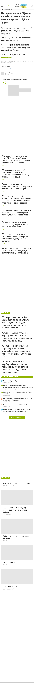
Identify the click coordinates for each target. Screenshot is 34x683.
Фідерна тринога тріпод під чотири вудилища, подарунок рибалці (15, 510)
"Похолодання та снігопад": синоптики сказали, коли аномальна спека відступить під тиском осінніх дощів (15, 173)
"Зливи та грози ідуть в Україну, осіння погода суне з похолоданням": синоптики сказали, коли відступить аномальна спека (16, 366)
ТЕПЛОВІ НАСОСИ (10, 586)
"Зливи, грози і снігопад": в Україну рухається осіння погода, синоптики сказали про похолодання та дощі (17, 337)
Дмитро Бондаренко (10, 73)
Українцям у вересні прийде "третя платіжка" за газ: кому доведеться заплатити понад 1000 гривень (16, 250)
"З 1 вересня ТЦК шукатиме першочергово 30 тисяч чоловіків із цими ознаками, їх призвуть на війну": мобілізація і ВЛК (16, 351)
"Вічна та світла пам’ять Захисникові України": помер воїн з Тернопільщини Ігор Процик (17, 186)
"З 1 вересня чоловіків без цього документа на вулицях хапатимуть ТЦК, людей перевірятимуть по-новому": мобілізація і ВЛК (15, 322)
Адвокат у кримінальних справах (17, 483)
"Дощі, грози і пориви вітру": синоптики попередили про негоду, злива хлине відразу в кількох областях (17, 237)
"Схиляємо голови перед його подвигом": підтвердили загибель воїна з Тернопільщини (16, 224)
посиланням (6, 57)
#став (2, 69)
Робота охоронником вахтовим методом (16, 537)
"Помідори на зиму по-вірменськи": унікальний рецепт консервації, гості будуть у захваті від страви (17, 212)
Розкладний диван (10, 562)
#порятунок (13, 69)
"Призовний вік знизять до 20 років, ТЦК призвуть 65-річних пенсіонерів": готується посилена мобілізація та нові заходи (16, 159)
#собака (7, 69)
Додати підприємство (17, 417)
